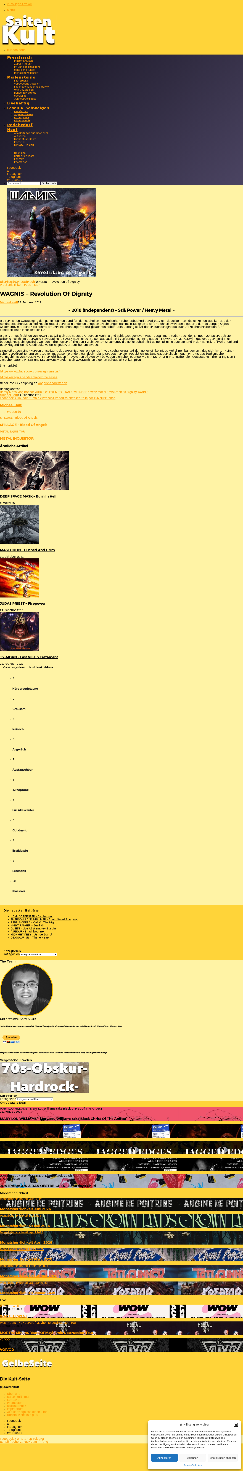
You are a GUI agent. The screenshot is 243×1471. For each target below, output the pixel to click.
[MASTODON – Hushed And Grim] (19, 543)
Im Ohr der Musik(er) (27, 67)
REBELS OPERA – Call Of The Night (34, 922)
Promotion (20, 162)
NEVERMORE (79, 392)
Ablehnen (192, 1457)
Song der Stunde (24, 70)
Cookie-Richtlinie (193, 1465)
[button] (236, 1425)
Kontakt (19, 159)
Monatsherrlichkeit (26, 73)
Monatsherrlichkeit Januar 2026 (27, 1293)
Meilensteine (21, 76)
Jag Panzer (26, 392)
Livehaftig (18, 102)
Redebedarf (20, 124)
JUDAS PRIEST (44, 392)
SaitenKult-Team (24, 156)
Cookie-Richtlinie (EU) (22, 1415)
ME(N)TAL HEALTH (24, 145)
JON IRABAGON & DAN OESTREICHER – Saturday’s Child (48, 1186)
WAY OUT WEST (13, 1316)
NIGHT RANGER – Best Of (27, 925)
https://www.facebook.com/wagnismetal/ (30, 371)
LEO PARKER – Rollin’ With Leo (26, 1136)
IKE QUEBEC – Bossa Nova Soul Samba (32, 1169)
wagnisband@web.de (52, 383)
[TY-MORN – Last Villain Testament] (19, 650)
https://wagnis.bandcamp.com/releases (28, 377)
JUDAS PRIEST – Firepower (23, 603)
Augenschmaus (23, 114)
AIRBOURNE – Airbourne (27, 931)
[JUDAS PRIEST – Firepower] (19, 596)
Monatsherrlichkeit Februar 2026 (28, 1276)
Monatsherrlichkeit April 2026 (26, 1242)
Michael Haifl (9, 302)
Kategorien (12, 954)
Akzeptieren (164, 1457)
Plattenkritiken (23, 61)
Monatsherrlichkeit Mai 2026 (25, 1226)
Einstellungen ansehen (223, 1457)
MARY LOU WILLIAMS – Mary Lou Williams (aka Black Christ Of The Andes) (63, 1119)
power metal (97, 392)
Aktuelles (20, 136)
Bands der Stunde (25, 93)
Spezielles (20, 96)
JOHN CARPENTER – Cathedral (31, 916)
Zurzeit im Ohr (23, 64)
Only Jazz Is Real (24, 90)
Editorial (19, 142)
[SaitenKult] (28, 44)
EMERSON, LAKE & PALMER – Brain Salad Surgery (44, 919)
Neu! (12, 129)
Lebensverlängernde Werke (31, 87)
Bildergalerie (22, 121)
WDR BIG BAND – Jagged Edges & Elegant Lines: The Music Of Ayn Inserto (62, 1152)
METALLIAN (62, 392)
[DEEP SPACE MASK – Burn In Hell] (34, 489)
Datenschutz (16, 1406)
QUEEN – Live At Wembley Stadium (34, 928)
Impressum (15, 1409)
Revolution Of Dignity (122, 392)
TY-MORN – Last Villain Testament (29, 657)
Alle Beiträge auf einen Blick (31, 133)
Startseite (8, 281)
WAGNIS (143, 392)
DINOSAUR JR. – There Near (30, 937)
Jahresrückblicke (25, 99)
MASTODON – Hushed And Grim (27, 550)
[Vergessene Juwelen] (44, 1092)
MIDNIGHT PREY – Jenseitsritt (31, 934)
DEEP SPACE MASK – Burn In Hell (28, 496)
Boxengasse (21, 118)
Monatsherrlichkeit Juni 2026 (25, 1209)
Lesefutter (21, 111)
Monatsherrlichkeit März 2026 (26, 1259)
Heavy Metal (8, 392)
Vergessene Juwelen (27, 84)
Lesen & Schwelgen (28, 107)
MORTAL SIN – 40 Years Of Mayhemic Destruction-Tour (46, 1333)
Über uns (20, 153)
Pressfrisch (19, 57)
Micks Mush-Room (25, 139)
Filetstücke (21, 81)
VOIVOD (7, 1350)
